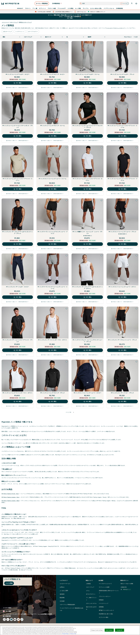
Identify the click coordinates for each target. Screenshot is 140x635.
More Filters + (128, 37)
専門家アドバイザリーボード (106, 610)
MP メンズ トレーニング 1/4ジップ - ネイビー (52, 74)
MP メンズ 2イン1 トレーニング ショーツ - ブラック (122, 231)
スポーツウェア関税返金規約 (67, 604)
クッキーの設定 (7, 607)
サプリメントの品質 (104, 587)
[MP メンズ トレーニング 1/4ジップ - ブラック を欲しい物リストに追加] (66, 361)
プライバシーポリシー (105, 596)
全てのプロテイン (90, 594)
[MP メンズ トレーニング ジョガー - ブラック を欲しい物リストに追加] (136, 43)
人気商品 (88, 583)
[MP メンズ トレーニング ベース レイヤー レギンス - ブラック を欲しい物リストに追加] (31, 94)
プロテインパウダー (118, 28)
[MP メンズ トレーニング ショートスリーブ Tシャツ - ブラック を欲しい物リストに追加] (136, 147)
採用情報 (101, 607)
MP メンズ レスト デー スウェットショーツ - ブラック (122, 339)
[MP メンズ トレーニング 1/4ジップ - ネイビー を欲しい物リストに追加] (66, 43)
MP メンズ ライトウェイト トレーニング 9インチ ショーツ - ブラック (87, 340)
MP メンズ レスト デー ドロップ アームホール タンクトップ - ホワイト (87, 287)
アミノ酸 (35, 8)
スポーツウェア (14, 22)
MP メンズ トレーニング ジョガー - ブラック (122, 74)
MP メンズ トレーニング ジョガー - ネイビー (17, 74)
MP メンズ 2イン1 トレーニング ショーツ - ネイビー (87, 392)
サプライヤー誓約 (103, 617)
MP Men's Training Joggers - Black (10, 500)
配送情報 (62, 597)
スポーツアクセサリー (33, 31)
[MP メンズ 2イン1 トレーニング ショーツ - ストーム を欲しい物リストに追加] (66, 147)
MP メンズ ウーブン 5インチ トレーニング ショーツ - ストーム (52, 287)
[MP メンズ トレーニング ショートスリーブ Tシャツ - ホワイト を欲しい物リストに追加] (101, 147)
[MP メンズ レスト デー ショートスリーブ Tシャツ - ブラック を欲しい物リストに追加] (31, 308)
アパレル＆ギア (62, 8)
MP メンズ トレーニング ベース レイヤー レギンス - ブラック (17, 126)
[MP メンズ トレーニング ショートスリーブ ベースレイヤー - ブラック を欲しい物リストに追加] (101, 94)
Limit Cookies (109, 630)
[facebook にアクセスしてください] (7, 619)
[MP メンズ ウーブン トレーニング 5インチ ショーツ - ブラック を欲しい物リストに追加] (66, 200)
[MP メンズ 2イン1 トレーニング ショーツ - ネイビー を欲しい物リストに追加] (101, 361)
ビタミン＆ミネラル (91, 603)
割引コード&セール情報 (127, 583)
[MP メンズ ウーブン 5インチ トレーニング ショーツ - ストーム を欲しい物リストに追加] (66, 255)
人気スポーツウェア (7, 31)
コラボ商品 (70, 8)
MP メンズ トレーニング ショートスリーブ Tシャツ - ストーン (17, 179)
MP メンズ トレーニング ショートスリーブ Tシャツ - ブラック (122, 179)
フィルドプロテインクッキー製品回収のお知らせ (71, 609)
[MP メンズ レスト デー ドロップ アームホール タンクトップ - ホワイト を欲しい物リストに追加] (101, 255)
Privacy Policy (65, 633)
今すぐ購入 (19, 83)
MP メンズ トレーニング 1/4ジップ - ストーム (52, 125)
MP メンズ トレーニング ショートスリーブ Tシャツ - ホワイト (87, 179)
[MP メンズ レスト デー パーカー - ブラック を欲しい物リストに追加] (136, 361)
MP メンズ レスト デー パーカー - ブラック (122, 392)
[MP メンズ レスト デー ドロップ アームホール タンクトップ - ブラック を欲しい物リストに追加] (31, 200)
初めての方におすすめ (91, 608)
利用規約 (101, 600)
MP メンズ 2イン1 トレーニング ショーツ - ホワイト (122, 286)
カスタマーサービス (65, 583)
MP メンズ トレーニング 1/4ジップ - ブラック (52, 392)
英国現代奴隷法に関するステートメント (109, 592)
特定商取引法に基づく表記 (106, 613)
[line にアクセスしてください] (11, 619)
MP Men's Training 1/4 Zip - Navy (10, 493)
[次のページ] (73, 412)
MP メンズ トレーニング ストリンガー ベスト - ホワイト (18, 392)
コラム (88, 590)
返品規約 (62, 594)
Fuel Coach (125, 3)
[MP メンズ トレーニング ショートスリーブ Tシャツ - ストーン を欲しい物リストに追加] (31, 147)
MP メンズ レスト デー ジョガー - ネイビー (17, 286)
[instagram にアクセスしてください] (4, 619)
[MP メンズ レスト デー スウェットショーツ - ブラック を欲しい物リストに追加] (136, 308)
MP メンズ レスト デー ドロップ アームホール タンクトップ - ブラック (17, 232)
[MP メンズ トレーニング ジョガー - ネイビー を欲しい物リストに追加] (31, 43)
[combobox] (104, 3)
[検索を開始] (81, 3)
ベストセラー (110, 28)
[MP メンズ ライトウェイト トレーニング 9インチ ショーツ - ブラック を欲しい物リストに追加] (101, 308)
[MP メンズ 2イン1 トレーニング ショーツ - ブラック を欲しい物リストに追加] (136, 200)
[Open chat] (21, 619)
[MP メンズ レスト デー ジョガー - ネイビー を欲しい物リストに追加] (31, 255)
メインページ (5, 22)
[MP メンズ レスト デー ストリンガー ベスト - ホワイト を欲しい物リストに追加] (66, 308)
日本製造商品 (119, 8)
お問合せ (62, 587)
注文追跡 (62, 601)
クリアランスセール (109, 8)
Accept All (119, 630)
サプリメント (42, 8)
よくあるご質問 (64, 590)
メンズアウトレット (19, 31)
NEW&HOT (20, 8)
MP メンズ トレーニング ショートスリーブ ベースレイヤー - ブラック (87, 126)
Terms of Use (73, 633)
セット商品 (78, 8)
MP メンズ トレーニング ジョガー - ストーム (87, 74)
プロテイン (28, 8)
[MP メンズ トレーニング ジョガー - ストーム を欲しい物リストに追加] (101, 43)
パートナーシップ (103, 603)
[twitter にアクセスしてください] (18, 619)
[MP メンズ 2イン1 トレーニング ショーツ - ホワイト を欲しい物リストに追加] (136, 255)
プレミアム (86, 8)
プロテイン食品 (52, 8)
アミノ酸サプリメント (91, 599)
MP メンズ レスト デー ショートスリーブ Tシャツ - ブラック (17, 340)
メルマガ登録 (9, 583)
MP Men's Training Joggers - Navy (10, 497)
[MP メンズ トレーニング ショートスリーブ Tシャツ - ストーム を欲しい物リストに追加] (136, 94)
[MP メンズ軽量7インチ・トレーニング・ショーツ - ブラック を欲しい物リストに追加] (101, 200)
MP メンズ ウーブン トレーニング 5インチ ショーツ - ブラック (52, 232)
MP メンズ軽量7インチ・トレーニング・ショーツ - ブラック (87, 232)
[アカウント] (132, 3)
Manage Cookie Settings (97, 630)
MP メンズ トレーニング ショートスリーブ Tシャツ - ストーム (122, 126)
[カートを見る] (136, 3)
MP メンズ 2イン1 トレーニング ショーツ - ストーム (52, 178)
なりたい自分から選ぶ (96, 8)
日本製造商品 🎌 (57, 3)
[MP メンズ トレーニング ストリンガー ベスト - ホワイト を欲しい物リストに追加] (31, 361)
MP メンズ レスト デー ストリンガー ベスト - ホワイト (52, 339)
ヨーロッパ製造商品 (42, 3)
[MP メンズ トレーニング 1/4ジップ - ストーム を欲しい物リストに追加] (66, 94)
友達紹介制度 (126, 588)
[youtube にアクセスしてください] (14, 619)
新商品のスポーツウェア (25, 22)
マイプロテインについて (105, 583)
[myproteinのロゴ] (10, 3)
